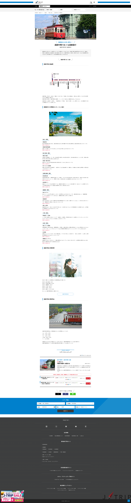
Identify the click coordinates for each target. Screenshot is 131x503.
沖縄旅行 (44, 447)
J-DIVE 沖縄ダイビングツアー (55, 470)
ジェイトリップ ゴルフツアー (68, 470)
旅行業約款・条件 (75, 435)
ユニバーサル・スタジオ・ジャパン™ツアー (50, 461)
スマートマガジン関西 (82, 488)
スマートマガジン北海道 (61, 488)
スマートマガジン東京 (72, 488)
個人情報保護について (59, 435)
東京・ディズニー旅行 (47, 454)
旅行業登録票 (67, 435)
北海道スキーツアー (79, 470)
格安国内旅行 (45, 444)
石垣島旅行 (45, 449)
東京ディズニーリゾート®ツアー (48, 456)
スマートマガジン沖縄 (51, 488)
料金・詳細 (88, 378)
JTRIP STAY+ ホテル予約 (59, 479)
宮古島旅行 (50, 449)
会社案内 (51, 435)
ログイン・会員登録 (92, 6)
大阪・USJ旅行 (45, 459)
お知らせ (82, 435)
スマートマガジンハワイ (62, 490)
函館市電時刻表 (65, 294)
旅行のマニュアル (72, 490)
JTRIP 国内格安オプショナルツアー (72, 479)
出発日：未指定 (49, 9)
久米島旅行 (56, 449)
